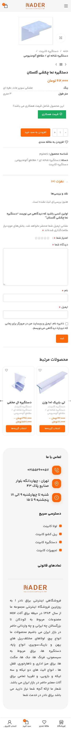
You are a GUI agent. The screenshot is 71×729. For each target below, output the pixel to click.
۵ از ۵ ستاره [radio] (36, 238)
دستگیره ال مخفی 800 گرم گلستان (19, 404)
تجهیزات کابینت (46, 550)
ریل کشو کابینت (46, 534)
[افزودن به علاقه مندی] (39, 370)
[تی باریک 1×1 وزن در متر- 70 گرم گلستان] (52, 382)
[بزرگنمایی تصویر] (60, 38)
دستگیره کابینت (48, 51)
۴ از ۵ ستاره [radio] (39, 238)
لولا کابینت (50, 526)
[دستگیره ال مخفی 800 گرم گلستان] (19, 382)
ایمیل (63, 307)
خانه (65, 51)
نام (65, 290)
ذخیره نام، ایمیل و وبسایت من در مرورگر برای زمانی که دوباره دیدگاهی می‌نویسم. (36, 326)
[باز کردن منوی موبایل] (66, 6)
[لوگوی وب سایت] (35, 6)
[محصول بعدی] (56, 64)
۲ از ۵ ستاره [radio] (45, 238)
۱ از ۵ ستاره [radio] (48, 238)
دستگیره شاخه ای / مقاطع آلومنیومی (45, 56)
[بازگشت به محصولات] (61, 64)
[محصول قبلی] (65, 64)
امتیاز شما (61, 238)
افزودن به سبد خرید (35, 132)
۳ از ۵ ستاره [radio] (42, 238)
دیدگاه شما (60, 245)
